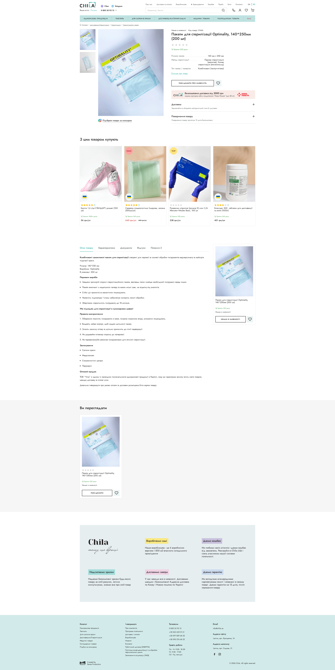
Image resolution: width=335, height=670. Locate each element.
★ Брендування (197, 4)
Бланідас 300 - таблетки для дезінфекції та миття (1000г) (233, 209)
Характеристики (106, 248)
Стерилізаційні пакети (131, 25)
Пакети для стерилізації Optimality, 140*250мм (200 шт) (231, 301)
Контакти (239, 4)
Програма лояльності (134, 631)
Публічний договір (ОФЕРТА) (137, 647)
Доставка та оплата (164, 4)
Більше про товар (179, 73)
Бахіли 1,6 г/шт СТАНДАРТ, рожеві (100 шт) (99, 209)
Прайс (221, 4)
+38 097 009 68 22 (177, 635)
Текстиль (120, 18)
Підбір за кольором (88, 647)
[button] (167, 232)
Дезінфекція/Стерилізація (172, 18)
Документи (126, 248)
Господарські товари (228, 18)
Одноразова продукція (96, 18)
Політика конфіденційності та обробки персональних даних (141, 651)
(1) (94, 205)
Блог (229, 4)
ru (254, 4)
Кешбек (211, 4)
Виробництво (181, 4)
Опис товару (86, 248)
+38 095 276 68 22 (177, 639)
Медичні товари (202, 18)
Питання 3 (156, 248)
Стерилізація (116, 25)
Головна (85, 25)
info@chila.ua (218, 628)
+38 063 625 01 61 (176, 632)
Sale (249, 18)
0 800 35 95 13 (107, 10)
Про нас (149, 4)
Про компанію (131, 628)
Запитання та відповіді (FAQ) (137, 655)
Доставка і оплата (132, 634)
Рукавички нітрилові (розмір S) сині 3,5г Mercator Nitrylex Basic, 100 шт (189, 209)
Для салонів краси (141, 18)
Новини (128, 640)
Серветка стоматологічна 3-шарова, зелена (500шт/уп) (145, 209)
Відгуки (141, 248)
